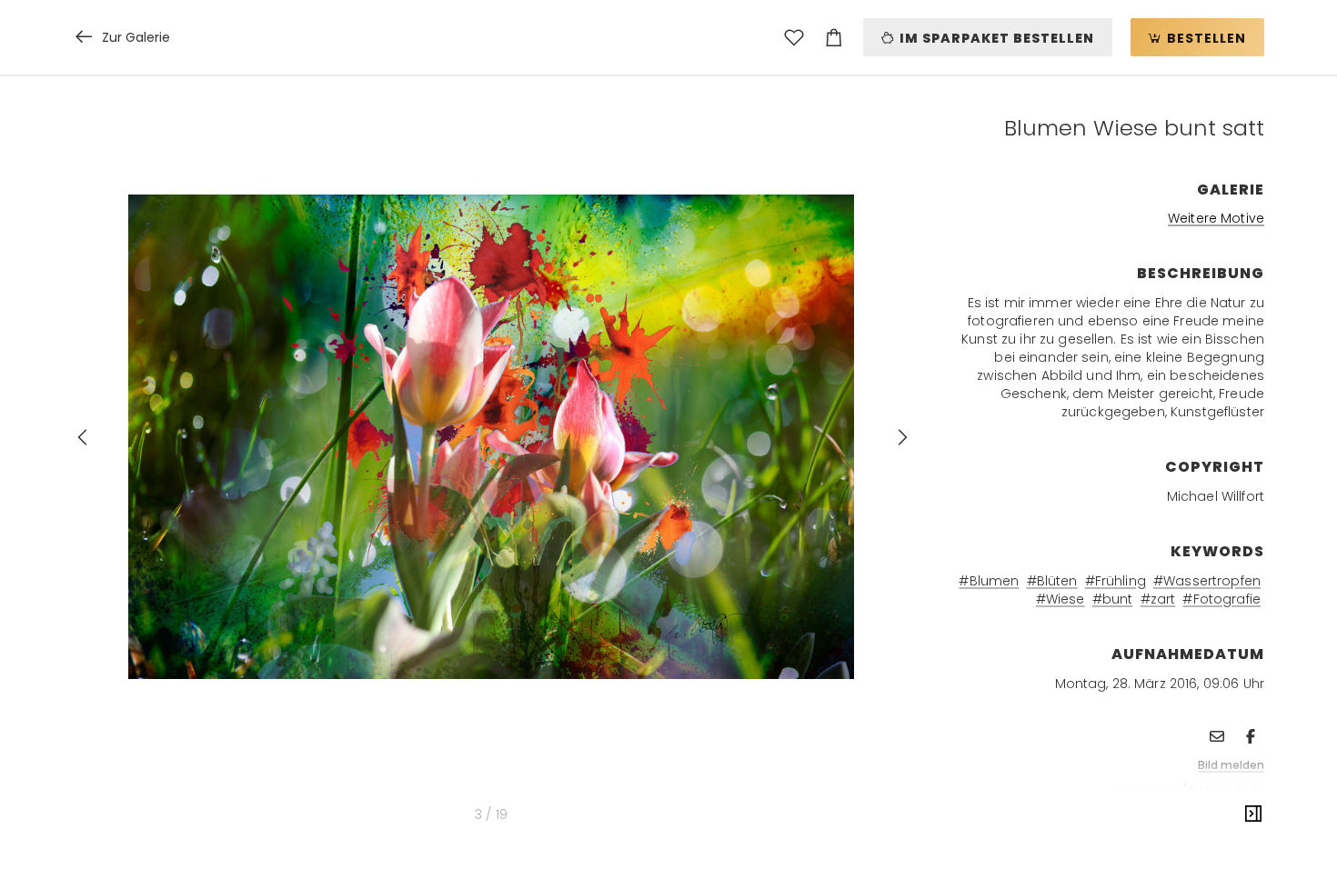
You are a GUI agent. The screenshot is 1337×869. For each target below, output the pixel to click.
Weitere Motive (1216, 218)
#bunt (1112, 599)
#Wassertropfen (1207, 581)
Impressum (1146, 789)
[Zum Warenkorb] (834, 37)
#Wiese (1060, 599)
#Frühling (1115, 581)
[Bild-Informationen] (1253, 814)
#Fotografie (1221, 599)
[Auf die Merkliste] (794, 37)
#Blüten (1052, 581)
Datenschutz (1227, 789)
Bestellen (1204, 38)
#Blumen (989, 581)
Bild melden (1231, 765)
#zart (1158, 599)
